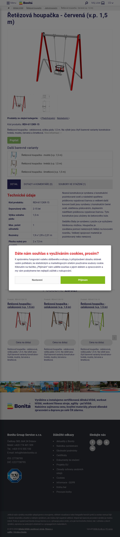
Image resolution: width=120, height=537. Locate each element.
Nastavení (37, 280)
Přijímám (83, 280)
